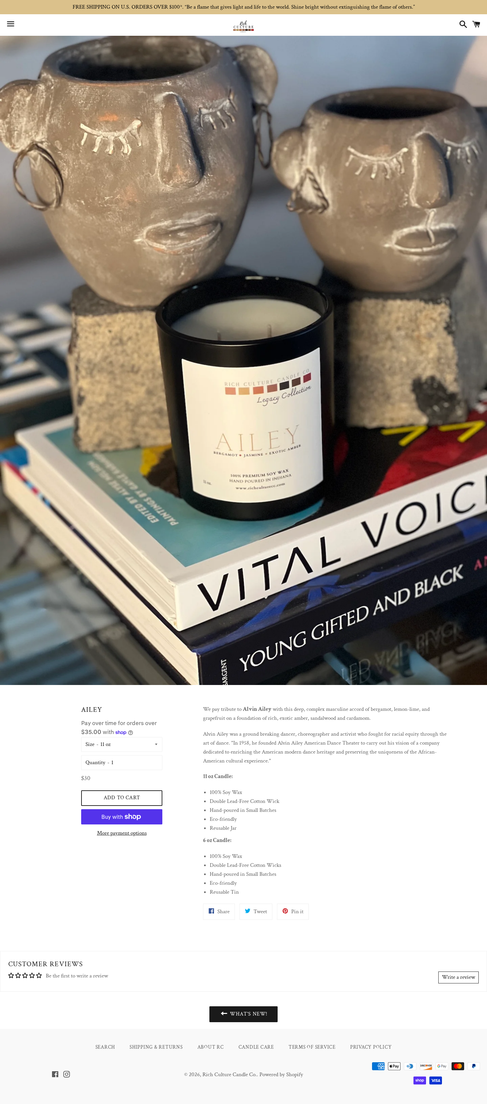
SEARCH (105, 1047)
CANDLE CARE (256, 1047)
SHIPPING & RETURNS (156, 1047)
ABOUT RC (210, 1047)
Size (89, 744)
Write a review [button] (458, 977)
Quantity (95, 762)
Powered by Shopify (281, 1074)
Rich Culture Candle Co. (229, 1074)
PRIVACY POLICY (371, 1047)
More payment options (122, 833)
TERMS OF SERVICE (312, 1047)
